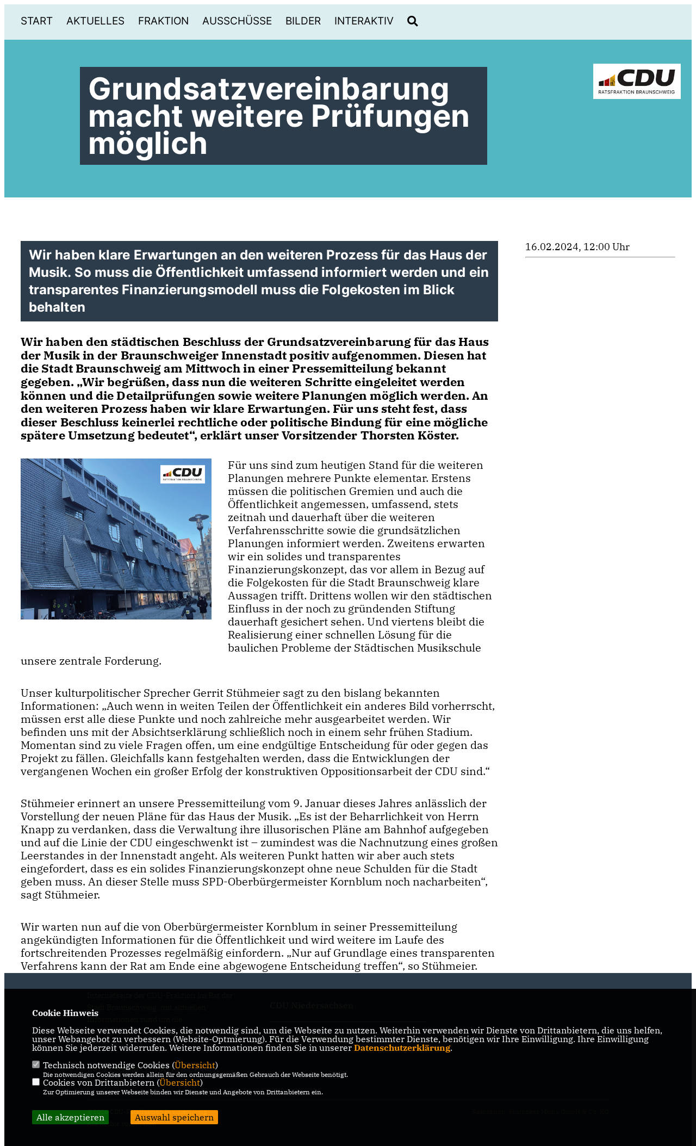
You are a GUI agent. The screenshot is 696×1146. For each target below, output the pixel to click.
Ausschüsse (237, 21)
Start (37, 21)
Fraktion (163, 21)
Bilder (303, 21)
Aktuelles (95, 21)
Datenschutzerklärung (402, 1047)
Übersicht (195, 1065)
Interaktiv (364, 21)
